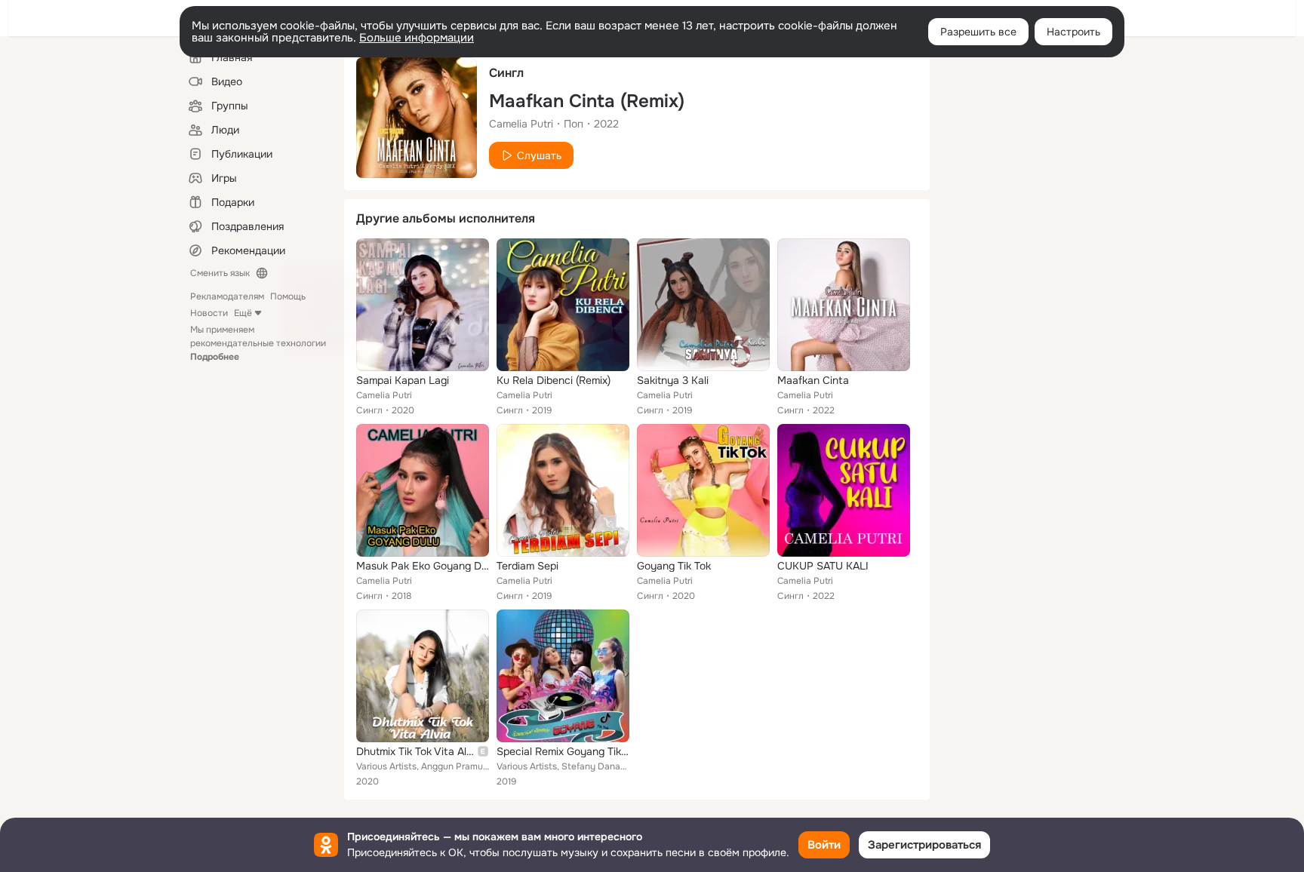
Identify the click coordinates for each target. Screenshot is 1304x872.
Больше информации (416, 37)
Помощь (288, 296)
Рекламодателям (227, 296)
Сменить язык (220, 273)
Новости (209, 313)
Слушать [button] (539, 155)
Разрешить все (978, 31)
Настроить (1073, 31)
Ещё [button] (243, 313)
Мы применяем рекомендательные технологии (258, 343)
